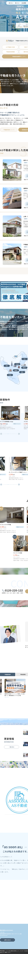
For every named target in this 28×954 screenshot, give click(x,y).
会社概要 (24, 3)
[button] (1, 434)
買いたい (17, 3)
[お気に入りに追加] (19, 408)
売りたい (11, 3)
